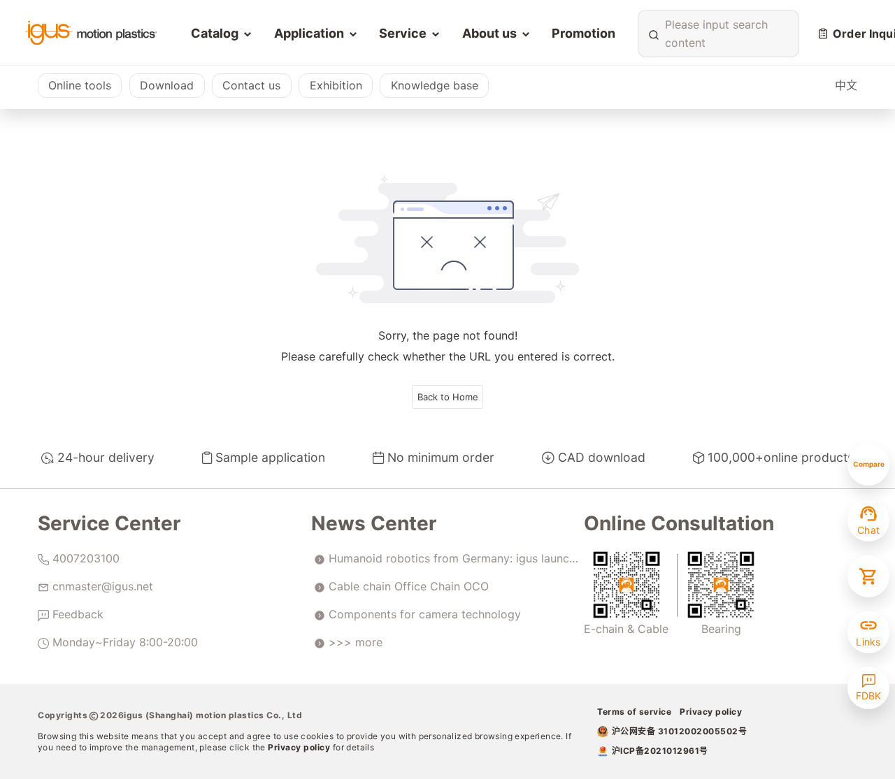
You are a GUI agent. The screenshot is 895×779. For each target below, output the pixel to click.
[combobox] (715, 33)
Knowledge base (434, 85)
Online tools (79, 85)
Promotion (583, 33)
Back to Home (447, 396)
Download (167, 85)
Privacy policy (300, 747)
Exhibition (336, 85)
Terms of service (634, 711)
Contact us (251, 85)
